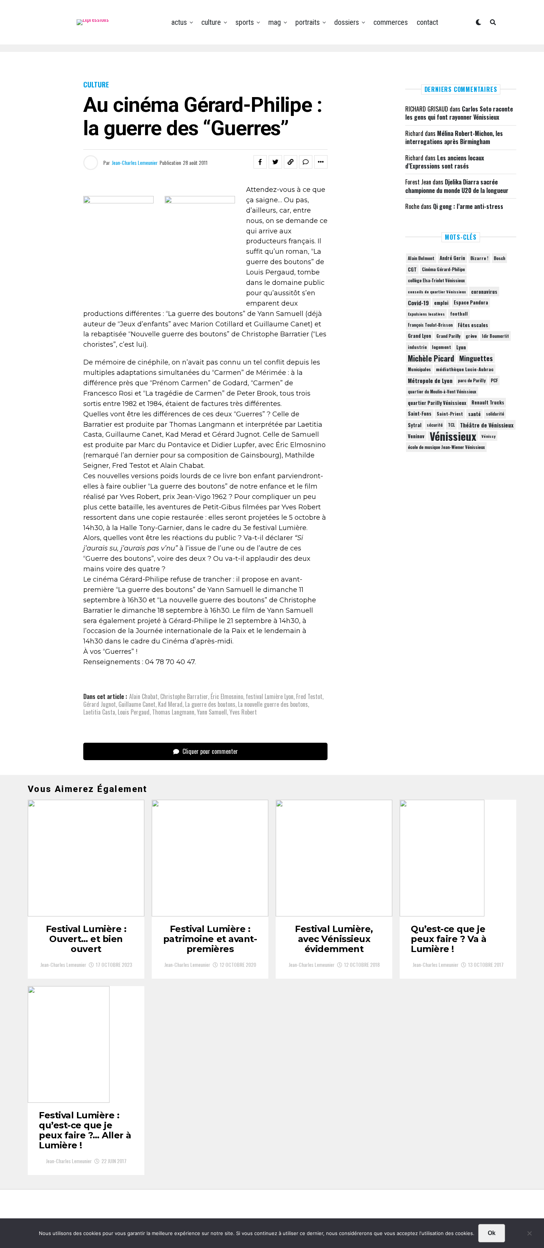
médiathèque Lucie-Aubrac (465, 369)
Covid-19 (418, 303)
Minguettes (476, 358)
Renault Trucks (487, 402)
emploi (441, 302)
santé (474, 413)
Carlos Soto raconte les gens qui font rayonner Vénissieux (459, 113)
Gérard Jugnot (99, 704)
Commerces (390, 22)
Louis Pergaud (134, 712)
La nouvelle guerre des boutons (273, 704)
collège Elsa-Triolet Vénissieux (436, 280)
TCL (451, 425)
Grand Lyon (419, 335)
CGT (412, 269)
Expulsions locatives (426, 314)
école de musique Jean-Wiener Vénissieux (446, 447)
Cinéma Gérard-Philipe (443, 269)
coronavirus (484, 291)
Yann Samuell (212, 712)
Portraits (307, 22)
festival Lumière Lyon (269, 696)
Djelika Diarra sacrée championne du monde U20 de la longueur (456, 185)
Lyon (461, 347)
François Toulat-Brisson (430, 325)
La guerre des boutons (210, 704)
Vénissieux (453, 436)
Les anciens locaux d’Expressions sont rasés (444, 161)
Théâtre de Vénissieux (487, 425)
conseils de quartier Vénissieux (437, 291)
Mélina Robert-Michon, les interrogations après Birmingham (454, 137)
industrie (417, 347)
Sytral (415, 425)
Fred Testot (309, 696)
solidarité (495, 414)
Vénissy (488, 436)
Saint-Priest (450, 413)
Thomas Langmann (173, 712)
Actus (179, 22)
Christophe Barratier (184, 696)
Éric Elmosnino (227, 696)
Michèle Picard (431, 358)
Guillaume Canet (136, 704)
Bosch (499, 258)
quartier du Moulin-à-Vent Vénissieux (442, 392)
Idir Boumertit (495, 336)
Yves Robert (243, 712)
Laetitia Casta (99, 712)
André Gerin (452, 258)
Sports (244, 22)
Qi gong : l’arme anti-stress (468, 206)
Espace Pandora (471, 302)
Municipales (419, 369)
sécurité (435, 425)
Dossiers (346, 22)
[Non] (529, 1235)
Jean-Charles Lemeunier (135, 162)
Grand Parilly (448, 336)
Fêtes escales (473, 325)
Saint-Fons (419, 413)
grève (471, 335)
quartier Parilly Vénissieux (437, 402)
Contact (427, 22)
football (459, 313)
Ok (492, 1233)
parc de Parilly (472, 380)
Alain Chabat (143, 696)
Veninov (416, 436)
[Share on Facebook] (260, 162)
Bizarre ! (479, 258)
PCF (494, 380)
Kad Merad (170, 704)
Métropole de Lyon (430, 380)
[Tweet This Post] (275, 162)
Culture (211, 22)
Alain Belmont (421, 258)
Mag (274, 22)
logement (441, 347)
